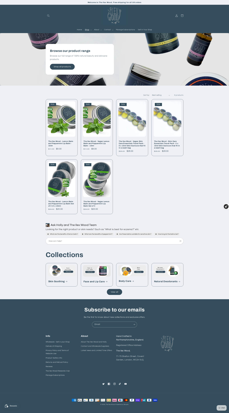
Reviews (49, 366)
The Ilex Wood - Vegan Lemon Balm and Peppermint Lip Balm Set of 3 (96, 204)
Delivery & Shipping (54, 346)
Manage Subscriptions (55, 375)
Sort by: (146, 95)
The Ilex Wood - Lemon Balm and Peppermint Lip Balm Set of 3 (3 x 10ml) (61, 204)
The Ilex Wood (110, 404)
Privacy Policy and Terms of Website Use (57, 352)
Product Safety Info (54, 358)
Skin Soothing (56, 281)
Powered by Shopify (121, 404)
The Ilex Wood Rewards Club (58, 371)
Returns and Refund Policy (57, 362)
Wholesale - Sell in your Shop (58, 342)
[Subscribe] (134, 324)
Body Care (125, 281)
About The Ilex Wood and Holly (94, 342)
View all (114, 292)
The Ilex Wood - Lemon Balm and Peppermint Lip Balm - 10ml (60, 143)
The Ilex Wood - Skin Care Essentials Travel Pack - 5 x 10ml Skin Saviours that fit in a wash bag (167, 144)
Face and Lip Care (94, 281)
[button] (48, 15)
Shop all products (62, 67)
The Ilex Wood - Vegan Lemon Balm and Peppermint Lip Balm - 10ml (96, 143)
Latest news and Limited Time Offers (96, 350)
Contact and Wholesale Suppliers (95, 346)
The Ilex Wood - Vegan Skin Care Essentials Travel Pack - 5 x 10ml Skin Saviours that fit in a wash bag (132, 144)
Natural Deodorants (166, 281)
